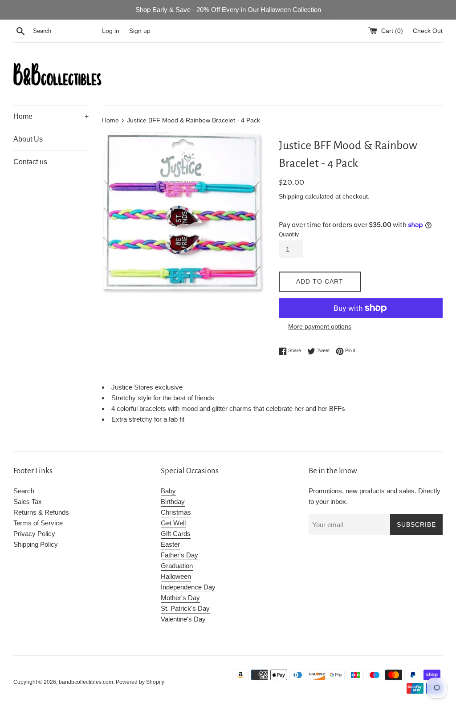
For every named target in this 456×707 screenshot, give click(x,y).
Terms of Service (38, 523)
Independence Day (188, 587)
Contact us (30, 162)
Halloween (176, 576)
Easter (170, 544)
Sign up (140, 31)
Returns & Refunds (41, 512)
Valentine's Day (183, 619)
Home (51, 116)
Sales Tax (27, 501)
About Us (28, 139)
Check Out (428, 31)
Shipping (291, 196)
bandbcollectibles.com (86, 682)
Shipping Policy (35, 544)
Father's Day (179, 555)
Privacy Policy (34, 533)
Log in (110, 31)
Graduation (177, 565)
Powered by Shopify (140, 682)
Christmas (176, 512)
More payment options (319, 326)
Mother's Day (180, 597)
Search (23, 491)
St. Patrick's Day (185, 608)
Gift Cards (176, 533)
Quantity (289, 235)
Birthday (173, 501)
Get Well (173, 523)
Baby (168, 491)
